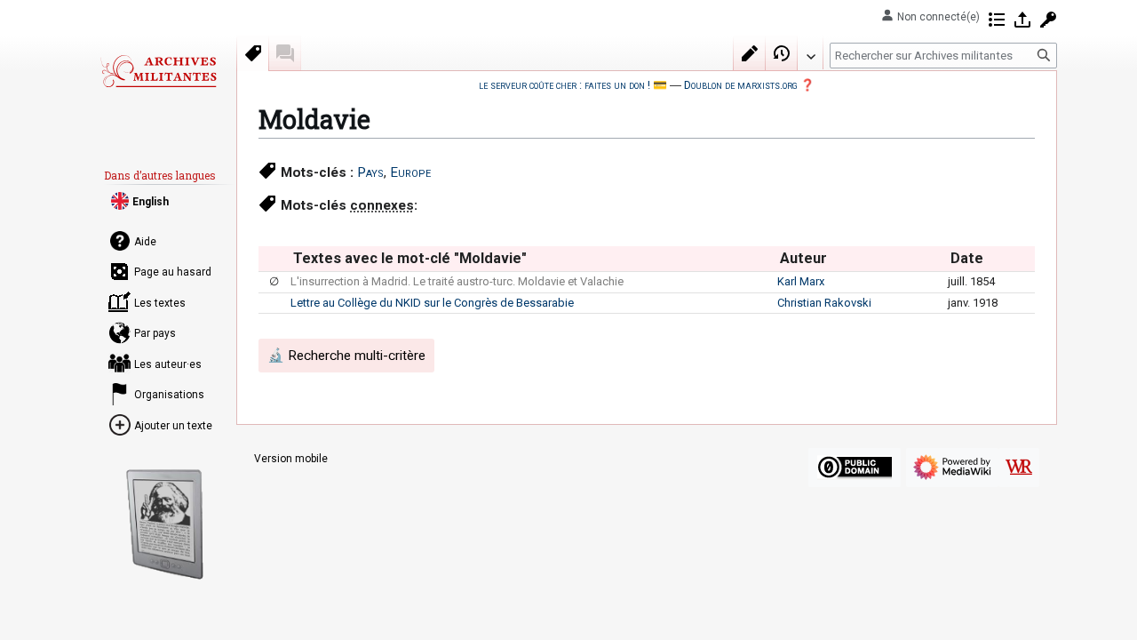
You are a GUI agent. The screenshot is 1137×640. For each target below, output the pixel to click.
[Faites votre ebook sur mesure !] (165, 524)
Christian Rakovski (824, 302)
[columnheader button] (274, 258)
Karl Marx (800, 281)
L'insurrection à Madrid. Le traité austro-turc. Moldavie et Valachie (457, 281)
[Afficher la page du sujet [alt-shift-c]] (253, 53)
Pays (370, 172)
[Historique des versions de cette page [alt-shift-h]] (782, 53)
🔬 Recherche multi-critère (346, 356)
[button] (810, 52)
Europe (410, 172)
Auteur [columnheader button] (803, 258)
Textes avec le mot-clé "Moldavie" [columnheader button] (410, 258)
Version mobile (291, 458)
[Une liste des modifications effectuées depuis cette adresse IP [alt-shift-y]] (997, 19)
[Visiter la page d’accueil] (158, 71)
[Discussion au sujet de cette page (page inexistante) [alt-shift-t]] (285, 53)
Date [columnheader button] (966, 258)
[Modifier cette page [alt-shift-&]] (750, 53)
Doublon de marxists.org (741, 85)
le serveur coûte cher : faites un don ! (564, 85)
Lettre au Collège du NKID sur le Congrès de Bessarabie (432, 302)
